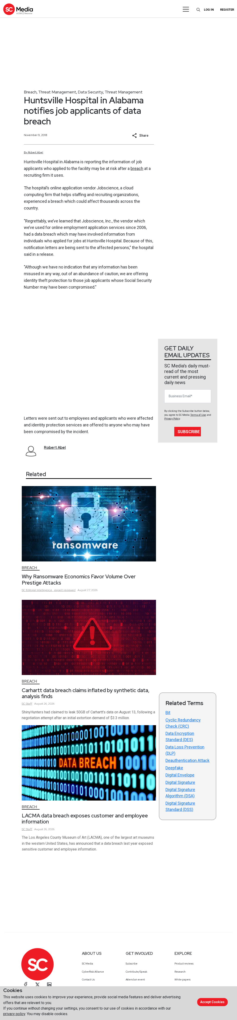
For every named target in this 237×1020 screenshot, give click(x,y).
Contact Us (88, 979)
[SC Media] (18, 9)
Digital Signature (180, 782)
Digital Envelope (179, 775)
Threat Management (57, 92)
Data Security (90, 92)
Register (227, 9)
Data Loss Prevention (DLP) (184, 750)
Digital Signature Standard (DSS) (180, 806)
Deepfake (174, 767)
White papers (182, 979)
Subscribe (189, 431)
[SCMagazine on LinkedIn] (49, 984)
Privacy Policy (172, 418)
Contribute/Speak (136, 971)
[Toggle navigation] (186, 9)
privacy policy (14, 1014)
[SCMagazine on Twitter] (37, 984)
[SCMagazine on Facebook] (25, 984)
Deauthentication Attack (187, 760)
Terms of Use (198, 414)
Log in (209, 9)
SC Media (87, 963)
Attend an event (135, 979)
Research (180, 971)
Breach (30, 92)
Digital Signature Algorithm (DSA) (180, 792)
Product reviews (184, 963)
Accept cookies (212, 1002)
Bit (167, 712)
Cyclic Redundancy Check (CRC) (183, 723)
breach (137, 168)
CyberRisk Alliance (93, 971)
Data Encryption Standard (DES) (179, 736)
